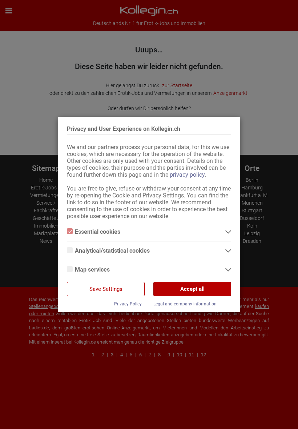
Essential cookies (97, 231)
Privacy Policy (128, 303)
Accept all (192, 289)
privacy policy (187, 174)
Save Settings (105, 289)
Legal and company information (185, 303)
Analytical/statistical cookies (112, 250)
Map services (92, 269)
